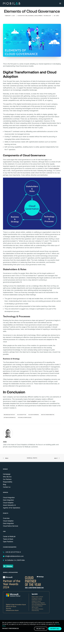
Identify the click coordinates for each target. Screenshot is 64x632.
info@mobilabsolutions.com (14, 556)
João (57, 15)
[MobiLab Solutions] (11, 3)
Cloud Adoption (8, 503)
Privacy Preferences (10, 628)
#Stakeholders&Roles (10, 417)
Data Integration (8, 500)
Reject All (40, 628)
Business (31, 15)
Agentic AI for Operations (11, 508)
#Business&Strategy (9, 414)
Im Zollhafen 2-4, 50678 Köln (15, 560)
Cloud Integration (9, 497)
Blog (4, 484)
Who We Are (7, 477)
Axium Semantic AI (9, 505)
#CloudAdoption (21, 414)
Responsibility (7, 482)
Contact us (6, 487)
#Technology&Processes (24, 417)
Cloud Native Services (10, 526)
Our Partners (7, 479)
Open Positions (8, 541)
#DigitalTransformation (47, 414)
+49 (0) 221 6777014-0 (13, 552)
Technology (47, 15)
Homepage (6, 474)
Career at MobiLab (9, 536)
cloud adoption (54, 168)
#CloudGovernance (33, 414)
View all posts (32, 458)
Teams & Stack (8, 539)
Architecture (23, 15)
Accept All (54, 628)
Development (38, 15)
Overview (6, 518)
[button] (60, 3)
